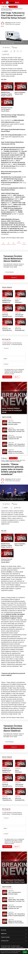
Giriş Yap (16, 377)
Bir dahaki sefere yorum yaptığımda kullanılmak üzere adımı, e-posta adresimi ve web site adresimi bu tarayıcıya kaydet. (14, 371)
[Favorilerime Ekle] (11, 51)
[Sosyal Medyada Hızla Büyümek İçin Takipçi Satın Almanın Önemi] (14, 868)
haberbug (7, 22)
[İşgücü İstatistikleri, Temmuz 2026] (21, 89)
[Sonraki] (26, 398)
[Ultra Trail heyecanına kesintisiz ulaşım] (14, 422)
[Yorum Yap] (14, 51)
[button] (2, 6)
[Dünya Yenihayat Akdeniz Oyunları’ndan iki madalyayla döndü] (14, 398)
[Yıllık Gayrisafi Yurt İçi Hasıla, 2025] (20, 310)
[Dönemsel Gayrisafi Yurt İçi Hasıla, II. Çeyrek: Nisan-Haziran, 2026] (7, 105)
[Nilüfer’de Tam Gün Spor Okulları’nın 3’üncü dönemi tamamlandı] (14, 451)
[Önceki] (2, 398)
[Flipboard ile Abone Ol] (14, 47)
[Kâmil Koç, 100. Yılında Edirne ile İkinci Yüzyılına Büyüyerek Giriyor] (7, 324)
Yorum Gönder (7, 377)
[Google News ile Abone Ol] (6, 47)
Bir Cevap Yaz (6, 339)
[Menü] (2, 2)
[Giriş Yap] (4, 6)
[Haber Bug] (12, 2)
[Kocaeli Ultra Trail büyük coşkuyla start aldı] (14, 437)
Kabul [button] (25, 952)
